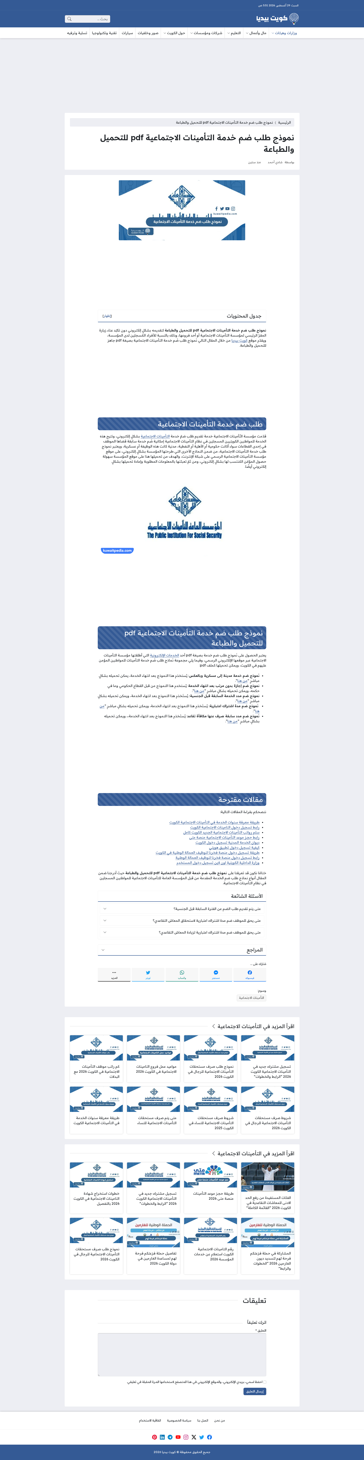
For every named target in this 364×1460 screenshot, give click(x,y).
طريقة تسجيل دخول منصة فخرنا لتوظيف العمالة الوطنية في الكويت (208, 852)
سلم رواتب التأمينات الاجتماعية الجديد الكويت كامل (221, 832)
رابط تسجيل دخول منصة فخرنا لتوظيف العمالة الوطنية (217, 857)
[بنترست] (154, 1437)
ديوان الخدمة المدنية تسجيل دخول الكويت (227, 842)
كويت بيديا (240, 340)
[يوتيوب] (178, 1437)
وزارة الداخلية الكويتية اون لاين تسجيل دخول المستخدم (218, 862)
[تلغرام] (170, 1437)
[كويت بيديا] (278, 19)
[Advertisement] (182, 72)
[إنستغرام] (186, 1437)
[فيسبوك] (209, 1437)
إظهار (107, 316)
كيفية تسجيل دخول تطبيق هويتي (234, 847)
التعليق (261, 1330)
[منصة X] (193, 1437)
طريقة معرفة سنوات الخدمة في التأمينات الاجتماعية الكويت (214, 822)
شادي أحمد (275, 162)
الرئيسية (284, 122)
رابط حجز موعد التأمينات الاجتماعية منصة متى (224, 837)
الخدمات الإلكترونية (164, 655)
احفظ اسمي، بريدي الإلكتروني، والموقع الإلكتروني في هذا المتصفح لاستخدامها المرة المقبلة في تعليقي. (194, 1382)
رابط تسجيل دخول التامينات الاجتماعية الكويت (225, 827)
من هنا (242, 681)
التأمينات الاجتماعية (155, 436)
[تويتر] (201, 1437)
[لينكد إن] (162, 1437)
